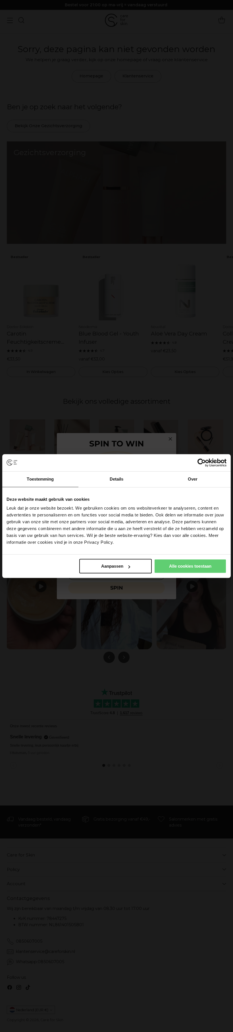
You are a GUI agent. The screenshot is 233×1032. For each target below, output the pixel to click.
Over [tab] (192, 479)
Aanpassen (112, 566)
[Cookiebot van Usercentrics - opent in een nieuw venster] (201, 462)
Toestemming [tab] (40, 479)
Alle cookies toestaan (190, 566)
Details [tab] (117, 479)
